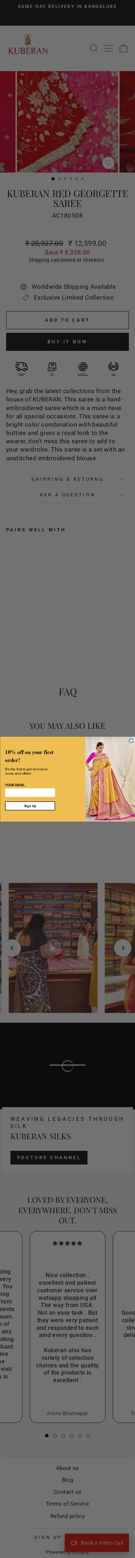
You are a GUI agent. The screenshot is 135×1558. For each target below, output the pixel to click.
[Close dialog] (131, 740)
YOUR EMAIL (15, 785)
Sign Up (30, 806)
